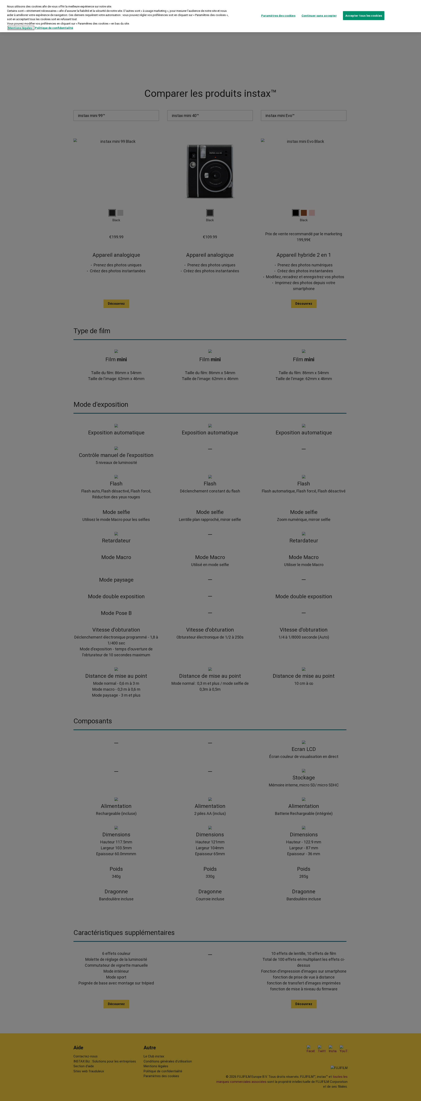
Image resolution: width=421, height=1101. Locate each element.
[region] (210, 16)
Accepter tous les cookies (363, 15)
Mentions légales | (21, 28)
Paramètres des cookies (278, 15)
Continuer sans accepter (319, 15)
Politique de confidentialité (54, 28)
